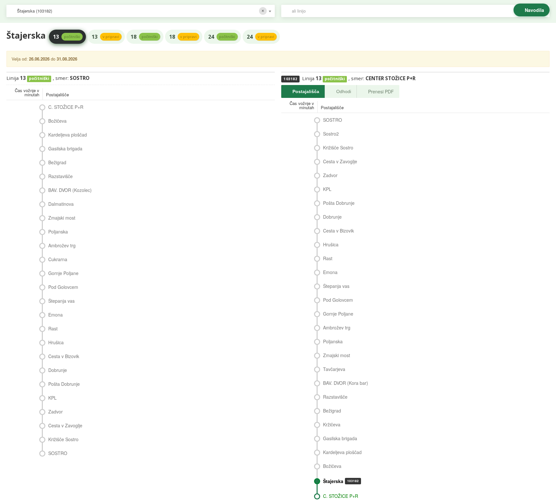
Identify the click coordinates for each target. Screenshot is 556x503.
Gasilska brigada (65, 148)
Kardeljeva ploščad (67, 134)
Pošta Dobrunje (64, 384)
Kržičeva (331, 424)
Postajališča (305, 91)
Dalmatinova (61, 204)
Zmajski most (61, 217)
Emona (55, 314)
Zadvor (55, 411)
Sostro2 (331, 133)
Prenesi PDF (381, 91)
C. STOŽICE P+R (65, 107)
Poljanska (58, 231)
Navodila (534, 10)
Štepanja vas (61, 301)
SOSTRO (57, 453)
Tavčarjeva (334, 369)
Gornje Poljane (63, 273)
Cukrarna (57, 259)
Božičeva (57, 121)
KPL (52, 397)
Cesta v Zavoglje (65, 425)
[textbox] (418, 10)
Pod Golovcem (63, 287)
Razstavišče (60, 176)
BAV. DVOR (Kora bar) (345, 383)
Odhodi (343, 91)
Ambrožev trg (62, 245)
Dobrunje (57, 370)
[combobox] (140, 11)
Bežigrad (57, 162)
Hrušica (56, 342)
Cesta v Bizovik (63, 356)
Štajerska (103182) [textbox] (34, 11)
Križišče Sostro (63, 439)
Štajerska (341, 481)
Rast (53, 328)
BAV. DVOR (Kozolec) (70, 190)
